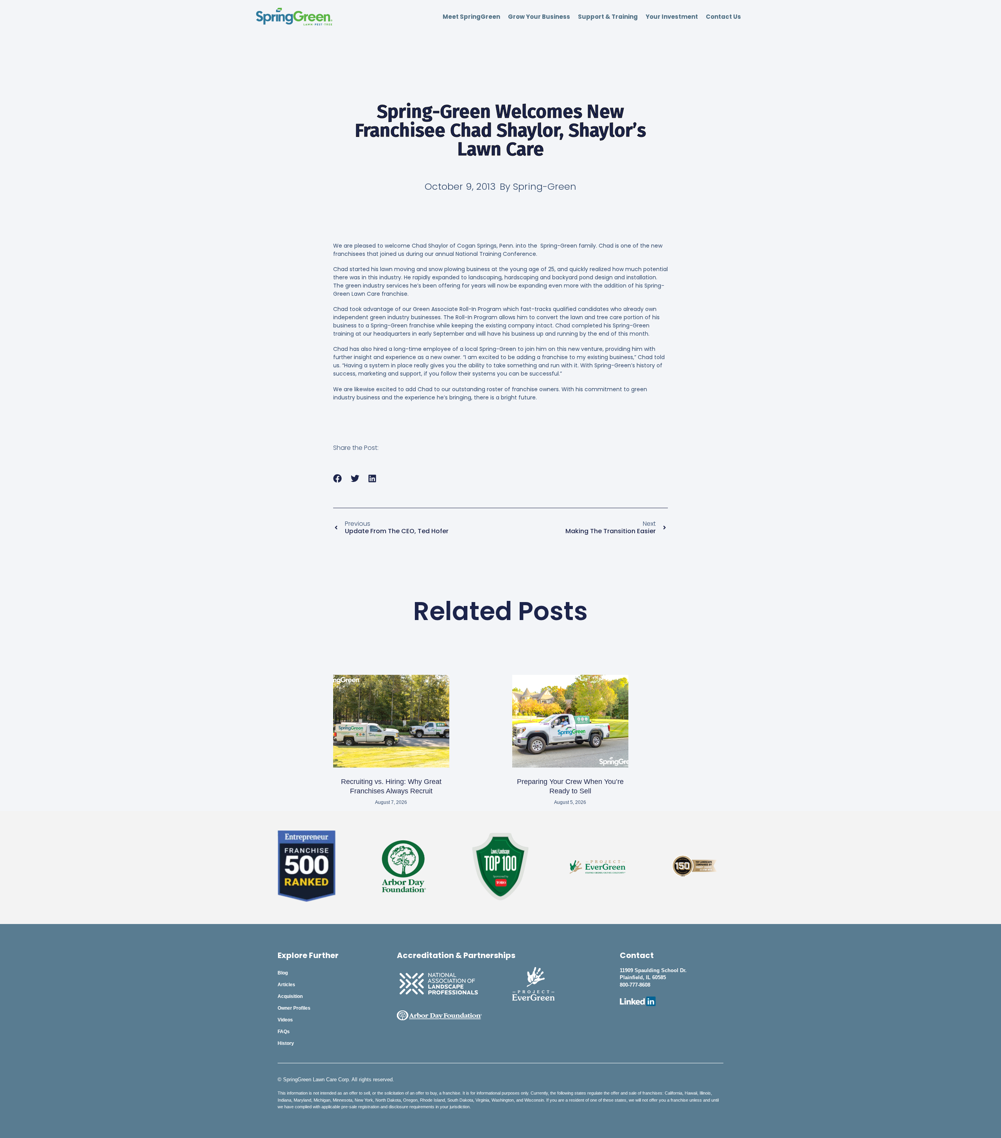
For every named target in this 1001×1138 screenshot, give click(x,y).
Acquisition (290, 996)
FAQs (284, 1031)
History (286, 1043)
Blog (283, 973)
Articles (286, 984)
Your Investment (672, 17)
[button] (337, 478)
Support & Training (608, 17)
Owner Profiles (294, 1008)
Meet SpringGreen (471, 17)
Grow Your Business (539, 17)
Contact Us (723, 17)
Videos (285, 1020)
